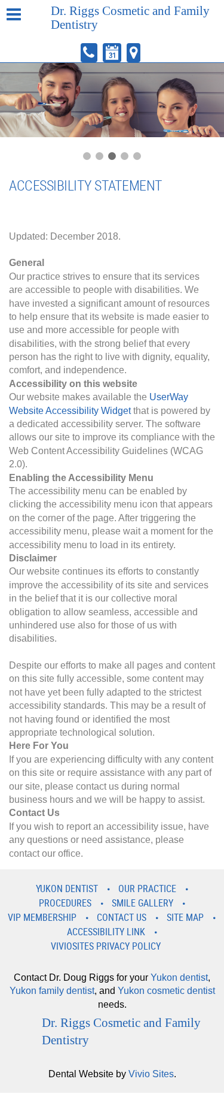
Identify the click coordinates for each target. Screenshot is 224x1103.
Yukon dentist (179, 977)
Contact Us (121, 917)
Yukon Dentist (67, 888)
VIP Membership (42, 917)
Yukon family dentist (52, 991)
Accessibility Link (106, 931)
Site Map (185, 917)
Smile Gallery (142, 902)
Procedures (65, 902)
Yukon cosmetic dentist (166, 991)
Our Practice (147, 888)
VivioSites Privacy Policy (106, 946)
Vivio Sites (151, 1074)
